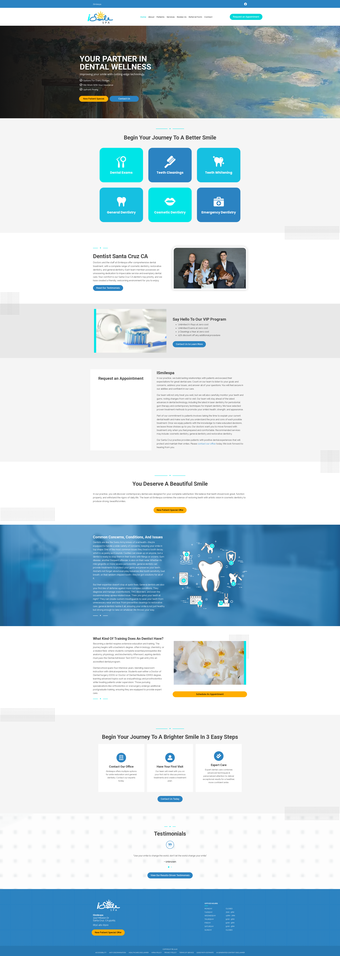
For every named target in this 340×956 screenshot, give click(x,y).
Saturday (209, 926)
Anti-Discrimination (117, 952)
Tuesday (208, 912)
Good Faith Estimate (205, 952)
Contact (208, 17)
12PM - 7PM (230, 916)
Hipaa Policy (156, 952)
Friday (208, 923)
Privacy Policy (170, 952)
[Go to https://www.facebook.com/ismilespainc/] (245, 4)
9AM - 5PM (230, 919)
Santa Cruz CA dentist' (129, 277)
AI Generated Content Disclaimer (230, 952)
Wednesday (210, 916)
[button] (108, 288)
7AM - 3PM (230, 912)
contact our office (207, 443)
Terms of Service (186, 952)
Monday (208, 909)
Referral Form (195, 17)
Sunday (208, 930)
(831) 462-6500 (101, 925)
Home (143, 17)
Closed (229, 909)
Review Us (181, 17)
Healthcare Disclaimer (139, 952)
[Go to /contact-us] (121, 768)
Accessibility (100, 952)
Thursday (209, 919)
